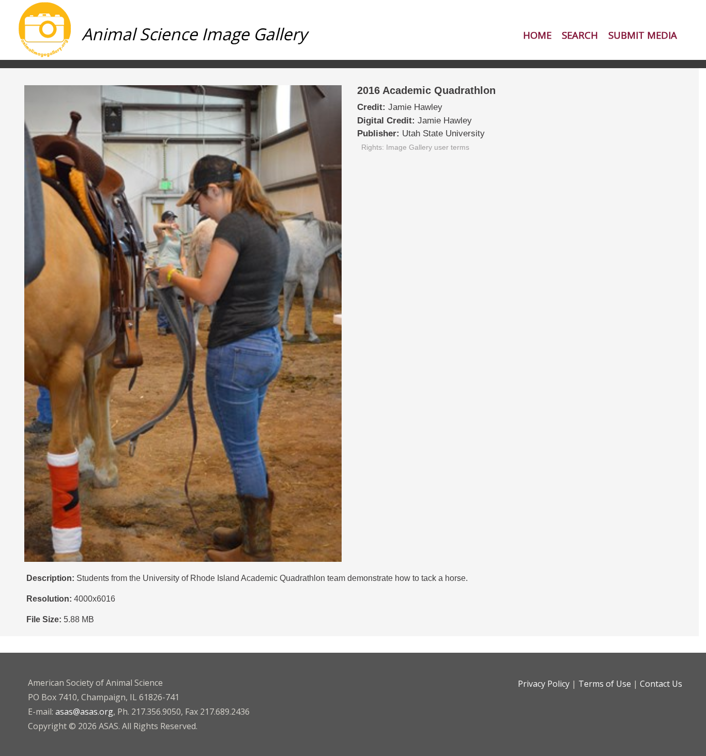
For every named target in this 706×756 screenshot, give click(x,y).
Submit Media (642, 34)
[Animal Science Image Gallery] (157, 55)
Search (580, 34)
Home (537, 34)
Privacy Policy (544, 683)
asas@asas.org (84, 711)
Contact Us (661, 683)
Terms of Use (604, 683)
